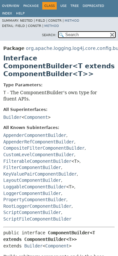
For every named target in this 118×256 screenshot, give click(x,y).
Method (72, 20)
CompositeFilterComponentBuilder (44, 148)
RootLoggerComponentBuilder (37, 206)
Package (31, 6)
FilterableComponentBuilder (37, 161)
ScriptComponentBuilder (32, 212)
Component (36, 117)
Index (7, 13)
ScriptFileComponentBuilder (37, 219)
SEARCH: (49, 35)
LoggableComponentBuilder (34, 186)
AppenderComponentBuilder (34, 135)
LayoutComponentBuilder (32, 180)
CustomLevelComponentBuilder (38, 154)
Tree (74, 6)
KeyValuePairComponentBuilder (40, 174)
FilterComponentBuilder (32, 167)
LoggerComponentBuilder (32, 193)
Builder (12, 117)
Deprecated (93, 6)
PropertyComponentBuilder (34, 199)
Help (20, 13)
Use (63, 6)
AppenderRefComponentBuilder (38, 141)
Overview (10, 6)
